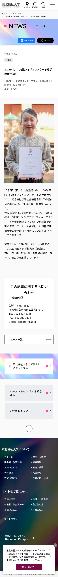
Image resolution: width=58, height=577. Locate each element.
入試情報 (37, 472)
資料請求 (8, 472)
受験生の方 (9, 499)
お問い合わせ (10, 467)
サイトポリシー (11, 518)
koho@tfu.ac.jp (27, 321)
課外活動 (37, 462)
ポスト (47, 40)
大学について (10, 477)
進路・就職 (38, 467)
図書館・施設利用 (13, 462)
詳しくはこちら (29, 566)
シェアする (28, 40)
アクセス (27, 7)
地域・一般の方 (40, 499)
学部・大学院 (39, 457)
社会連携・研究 (40, 477)
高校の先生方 (10, 509)
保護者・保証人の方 (14, 504)
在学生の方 (38, 504)
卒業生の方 (38, 509)
